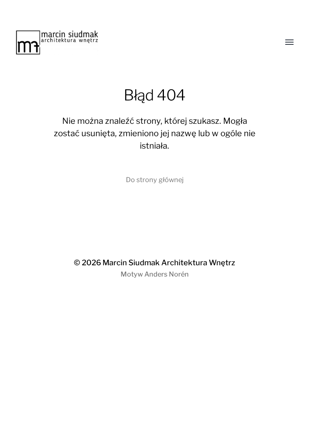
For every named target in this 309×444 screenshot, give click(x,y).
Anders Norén (166, 274)
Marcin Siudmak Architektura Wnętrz (168, 262)
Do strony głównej (155, 180)
